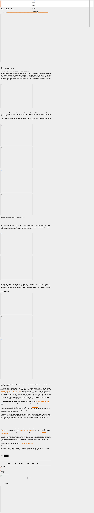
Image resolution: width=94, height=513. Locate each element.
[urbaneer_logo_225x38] (20, 5)
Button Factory (35, 407)
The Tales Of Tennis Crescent (26, 443)
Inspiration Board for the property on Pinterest (11, 391)
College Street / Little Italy (12, 12)
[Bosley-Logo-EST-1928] (62, 26)
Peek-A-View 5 (4, 430)
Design (18, 12)
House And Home (23, 12)
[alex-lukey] (5, 476)
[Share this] (5, 456)
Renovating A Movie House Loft (27, 430)
